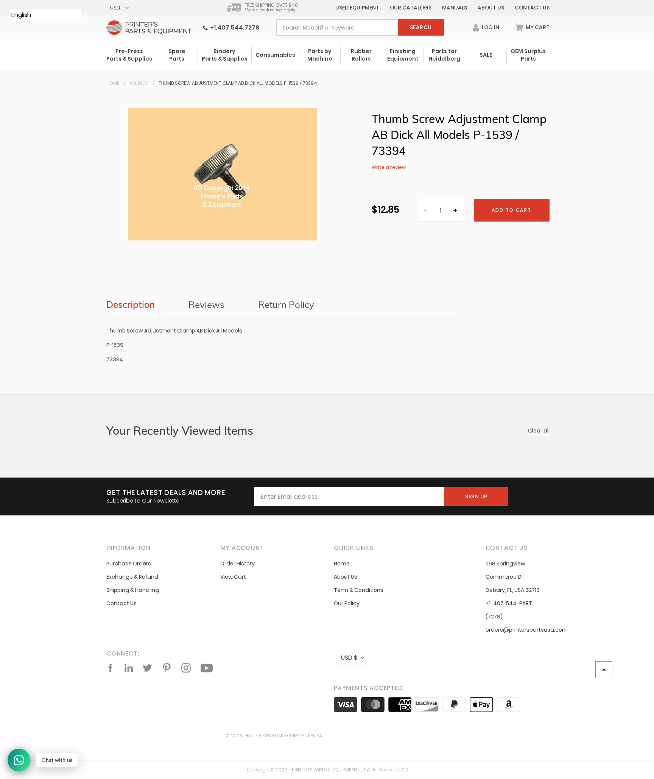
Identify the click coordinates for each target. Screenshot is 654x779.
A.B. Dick (138, 83)
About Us (491, 7)
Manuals (454, 7)
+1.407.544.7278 (233, 27)
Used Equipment (357, 7)
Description (130, 304)
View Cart (233, 577)
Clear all (539, 430)
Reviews (206, 304)
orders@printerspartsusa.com (527, 630)
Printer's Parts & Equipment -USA (283, 735)
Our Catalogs (410, 7)
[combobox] (360, 27)
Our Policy (347, 603)
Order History (237, 563)
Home (112, 83)
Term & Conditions (358, 590)
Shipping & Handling (132, 590)
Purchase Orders (128, 563)
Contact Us (532, 7)
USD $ (349, 657)
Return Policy (286, 304)
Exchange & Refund (132, 577)
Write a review (389, 167)
